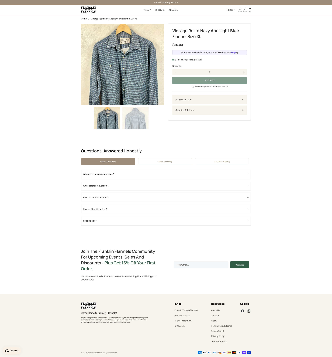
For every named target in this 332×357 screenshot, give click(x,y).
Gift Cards (160, 10)
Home (84, 18)
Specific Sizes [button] (89, 220)
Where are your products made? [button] (98, 174)
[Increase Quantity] (244, 72)
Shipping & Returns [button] (184, 110)
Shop (146, 10)
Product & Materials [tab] (108, 161)
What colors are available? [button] (96, 185)
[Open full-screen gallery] (122, 64)
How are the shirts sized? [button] (95, 209)
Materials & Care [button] (183, 99)
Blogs (213, 320)
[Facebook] (242, 311)
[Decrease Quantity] (175, 72)
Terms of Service (219, 341)
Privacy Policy (217, 336)
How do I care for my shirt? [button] (96, 197)
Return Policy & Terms (221, 325)
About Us (173, 10)
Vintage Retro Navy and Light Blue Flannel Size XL (114, 18)
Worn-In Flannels (183, 320)
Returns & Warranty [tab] (222, 161)
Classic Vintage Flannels (186, 310)
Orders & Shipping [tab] (165, 161)
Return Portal (217, 331)
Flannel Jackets (182, 315)
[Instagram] (248, 311)
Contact (215, 315)
